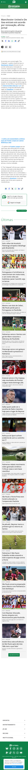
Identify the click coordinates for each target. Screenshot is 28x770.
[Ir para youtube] (21, 752)
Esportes (6, 720)
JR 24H (5, 729)
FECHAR (14, 767)
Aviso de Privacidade (17, 763)
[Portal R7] (14, 2)
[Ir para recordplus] (6, 752)
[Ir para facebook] (10, 748)
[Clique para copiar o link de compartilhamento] (19, 41)
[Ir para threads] (21, 748)
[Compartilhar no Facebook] (6, 41)
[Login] (26, 2)
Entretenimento (9, 725)
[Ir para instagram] (14, 748)
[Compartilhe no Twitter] (2, 41)
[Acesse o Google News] (15, 41)
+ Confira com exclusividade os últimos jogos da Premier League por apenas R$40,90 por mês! (13, 140)
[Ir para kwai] (17, 748)
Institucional (8, 738)
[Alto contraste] (2, 47)
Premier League (15, 146)
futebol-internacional (21, 210)
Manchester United (7, 65)
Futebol (8, 16)
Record (5, 733)
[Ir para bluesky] (6, 748)
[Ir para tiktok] (10, 752)
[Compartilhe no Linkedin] (9, 41)
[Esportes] (14, 6)
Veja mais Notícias (14, 654)
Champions (10, 89)
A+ (6, 47)
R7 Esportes (3, 16)
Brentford (13, 178)
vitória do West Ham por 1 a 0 (12, 86)
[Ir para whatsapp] (17, 752)
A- (10, 47)
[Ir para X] (14, 752)
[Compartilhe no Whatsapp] (12, 41)
